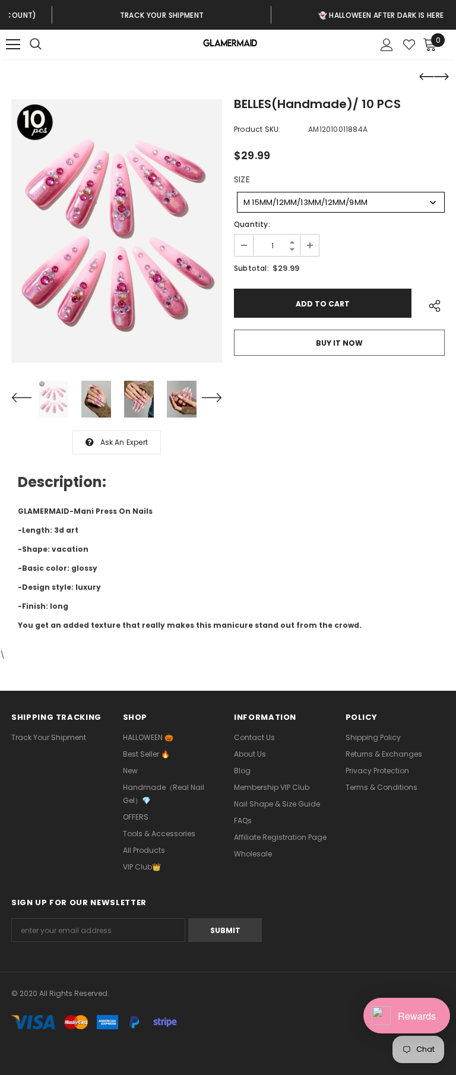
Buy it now (339, 343)
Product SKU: (257, 129)
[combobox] (341, 202)
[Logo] (229, 44)
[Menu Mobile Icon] (13, 44)
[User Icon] (387, 45)
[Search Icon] (47, 44)
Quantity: (252, 224)
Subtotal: (251, 268)
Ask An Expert (124, 442)
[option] (120, 15)
